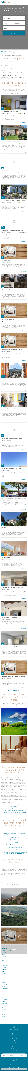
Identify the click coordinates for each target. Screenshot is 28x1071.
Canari (3, 1014)
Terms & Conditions (14, 1039)
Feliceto (4, 1005)
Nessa (3, 954)
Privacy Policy (14, 1037)
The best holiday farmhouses (14, 847)
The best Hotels (14, 842)
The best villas (14, 849)
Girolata (4, 973)
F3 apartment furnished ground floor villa (12, 230)
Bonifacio (4, 995)
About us (14, 1035)
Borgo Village (5, 379)
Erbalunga (4, 999)
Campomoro (5, 984)
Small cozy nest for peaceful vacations (11, 141)
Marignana (5, 988)
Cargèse (4, 990)
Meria (3, 1016)
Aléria (3, 971)
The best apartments (14, 837)
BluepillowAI (14, 1051)
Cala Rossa (5, 963)
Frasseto (4, 969)
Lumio (3, 982)
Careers (14, 1047)
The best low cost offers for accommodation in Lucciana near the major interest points (14, 852)
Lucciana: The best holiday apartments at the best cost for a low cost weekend (14, 809)
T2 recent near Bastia (7, 290)
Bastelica (4, 980)
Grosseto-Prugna (6, 950)
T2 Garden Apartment (7, 171)
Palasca (4, 961)
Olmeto (4, 997)
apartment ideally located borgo (10, 111)
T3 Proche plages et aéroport (9, 617)
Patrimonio (5, 1001)
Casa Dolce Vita (6, 260)
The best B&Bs (14, 840)
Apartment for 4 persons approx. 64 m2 (12, 349)
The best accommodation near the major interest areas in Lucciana (14, 834)
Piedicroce (5, 965)
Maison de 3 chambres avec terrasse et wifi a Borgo (15, 468)
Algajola (4, 1010)
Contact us (14, 1049)
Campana (4, 952)
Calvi (3, 976)
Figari (3, 946)
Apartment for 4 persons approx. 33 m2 (12, 438)
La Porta (4, 978)
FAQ (14, 1041)
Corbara (4, 959)
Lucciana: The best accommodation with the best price (14, 805)
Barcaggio (4, 1003)
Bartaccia (4, 948)
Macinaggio (5, 956)
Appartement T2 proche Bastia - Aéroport (12, 647)
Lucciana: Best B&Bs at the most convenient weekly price (14, 813)
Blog (14, 1045)
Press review (14, 1043)
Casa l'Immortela (6, 557)
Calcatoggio (5, 967)
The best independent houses (14, 845)
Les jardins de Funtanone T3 (9, 319)
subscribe (23, 1055)
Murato (4, 986)
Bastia (3, 1012)
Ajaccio (4, 1007)
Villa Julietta (5, 527)
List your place (14, 1033)
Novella (4, 993)
